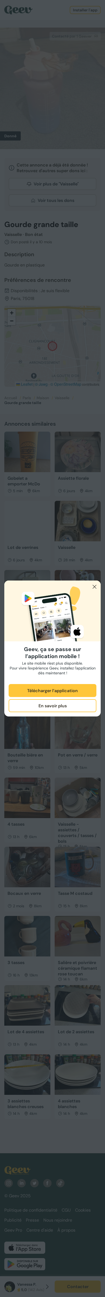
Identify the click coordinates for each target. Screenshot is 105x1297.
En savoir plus (52, 706)
